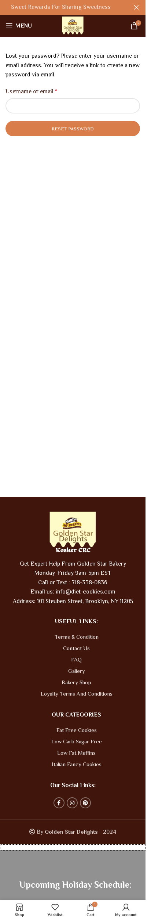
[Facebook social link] (59, 802)
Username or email (31, 91)
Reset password (73, 128)
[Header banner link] (73, 7)
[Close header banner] (136, 7)
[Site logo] (72, 25)
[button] (73, 847)
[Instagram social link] (72, 802)
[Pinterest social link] (85, 802)
